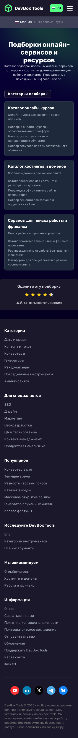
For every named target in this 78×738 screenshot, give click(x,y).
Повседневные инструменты (28, 374)
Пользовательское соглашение (30, 629)
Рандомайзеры (16, 367)
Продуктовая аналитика (24, 446)
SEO (7, 404)
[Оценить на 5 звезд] (51, 294)
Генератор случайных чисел (28, 504)
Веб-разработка (18, 425)
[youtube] (14, 690)
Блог (8, 534)
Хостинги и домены (20, 578)
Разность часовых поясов (25, 483)
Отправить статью (19, 636)
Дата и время (15, 340)
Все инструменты (19, 548)
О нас (9, 609)
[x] (39, 690)
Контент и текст (17, 346)
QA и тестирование (20, 432)
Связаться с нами (19, 616)
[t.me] (51, 690)
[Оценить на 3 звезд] (39, 294)
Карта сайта (14, 657)
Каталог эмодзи (17, 490)
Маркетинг (13, 418)
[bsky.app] (63, 690)
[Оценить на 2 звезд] (33, 294)
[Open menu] (70, 8)
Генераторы (14, 360)
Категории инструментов (25, 541)
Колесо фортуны (18, 511)
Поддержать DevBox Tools (26, 650)
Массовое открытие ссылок (27, 497)
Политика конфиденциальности (31, 623)
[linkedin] (27, 690)
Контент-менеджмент (23, 439)
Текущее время (17, 476)
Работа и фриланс (19, 585)
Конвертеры (14, 353)
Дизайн (10, 411)
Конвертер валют (19, 469)
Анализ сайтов (16, 381)
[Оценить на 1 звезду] (26, 294)
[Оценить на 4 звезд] (45, 294)
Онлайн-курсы (16, 571)
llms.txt (10, 664)
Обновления (14, 643)
